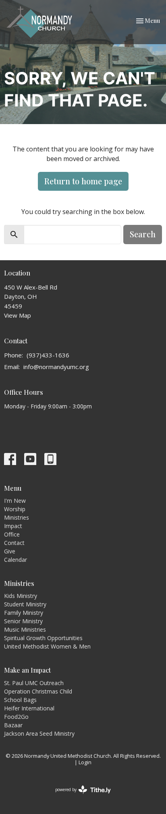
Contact (14, 543)
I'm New (15, 500)
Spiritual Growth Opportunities (43, 638)
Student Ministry (25, 604)
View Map (17, 315)
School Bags (20, 700)
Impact (13, 526)
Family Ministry (23, 612)
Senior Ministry (23, 621)
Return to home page (83, 180)
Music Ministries (25, 629)
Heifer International (29, 708)
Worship (14, 509)
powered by (78, 796)
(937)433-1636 (48, 355)
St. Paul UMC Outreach (34, 683)
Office (12, 534)
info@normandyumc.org (56, 367)
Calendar (15, 559)
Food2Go (16, 716)
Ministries (16, 517)
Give (9, 551)
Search (143, 233)
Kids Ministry (20, 596)
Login (85, 762)
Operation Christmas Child (38, 691)
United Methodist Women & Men (47, 646)
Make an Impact (27, 670)
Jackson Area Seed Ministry (39, 733)
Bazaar (13, 725)
